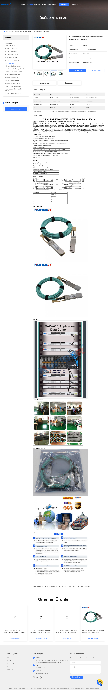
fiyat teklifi (64, 4)
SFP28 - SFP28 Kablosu (83, 586)
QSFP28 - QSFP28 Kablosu (46, 586)
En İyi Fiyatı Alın (77, 70)
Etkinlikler (37, 4)
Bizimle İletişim (51, 4)
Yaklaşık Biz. (24, 4)
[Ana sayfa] (6, 4)
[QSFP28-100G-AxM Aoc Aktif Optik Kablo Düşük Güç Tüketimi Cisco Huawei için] (67, 617)
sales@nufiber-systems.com (43, 673)
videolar (43, 4)
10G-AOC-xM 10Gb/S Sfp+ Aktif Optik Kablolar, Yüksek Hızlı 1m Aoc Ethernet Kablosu (15, 631)
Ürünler (30, 4)
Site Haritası (22, 688)
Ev (18, 4)
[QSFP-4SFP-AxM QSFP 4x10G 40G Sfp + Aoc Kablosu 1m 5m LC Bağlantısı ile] (93, 617)
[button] (6, 621)
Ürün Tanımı (69, 83)
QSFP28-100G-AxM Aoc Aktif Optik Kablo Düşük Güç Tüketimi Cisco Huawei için (66, 631)
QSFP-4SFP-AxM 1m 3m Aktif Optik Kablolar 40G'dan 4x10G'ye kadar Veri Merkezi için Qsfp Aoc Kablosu (40, 631)
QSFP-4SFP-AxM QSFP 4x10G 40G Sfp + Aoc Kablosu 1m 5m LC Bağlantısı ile (93, 631)
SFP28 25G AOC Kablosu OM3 (65, 586)
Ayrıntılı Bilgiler (44, 83)
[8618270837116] (37, 678)
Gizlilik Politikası (13, 688)
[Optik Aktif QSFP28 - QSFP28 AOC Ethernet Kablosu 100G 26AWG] (49, 52)
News (9, 667)
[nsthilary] (41, 678)
